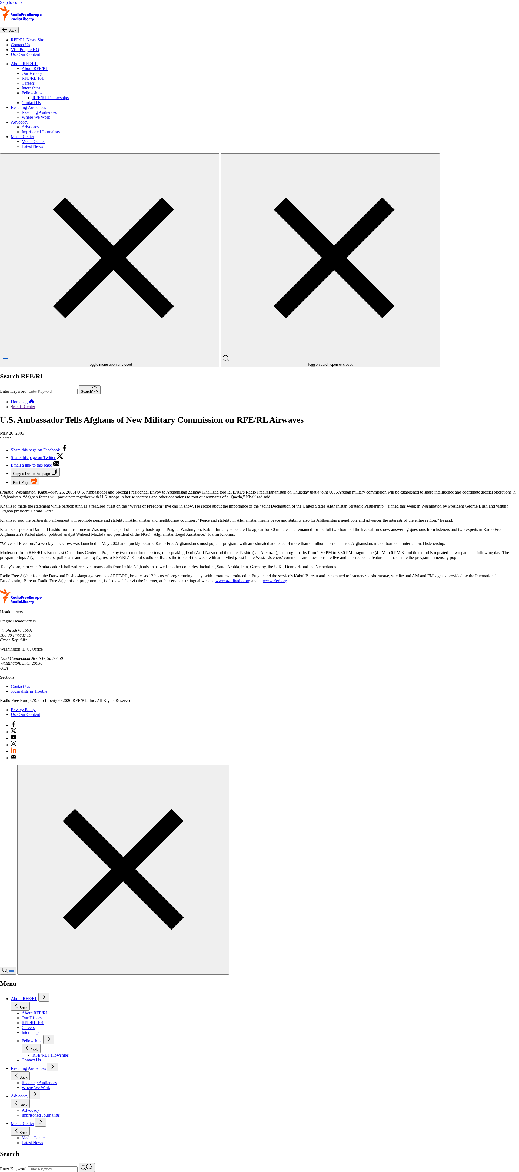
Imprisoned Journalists (41, 131)
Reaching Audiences (28, 107)
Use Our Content (25, 54)
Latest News (32, 146)
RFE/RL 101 (33, 78)
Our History (32, 73)
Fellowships (32, 93)
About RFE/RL (24, 63)
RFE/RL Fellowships (50, 97)
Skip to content (13, 2)
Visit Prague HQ (25, 49)
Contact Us (20, 44)
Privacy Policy (23, 709)
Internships (31, 88)
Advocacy (19, 122)
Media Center (22, 136)
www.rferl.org (275, 580)
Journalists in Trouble (29, 691)
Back (23, 1008)
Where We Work (36, 117)
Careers (28, 83)
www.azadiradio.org (232, 580)
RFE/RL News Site (27, 40)
